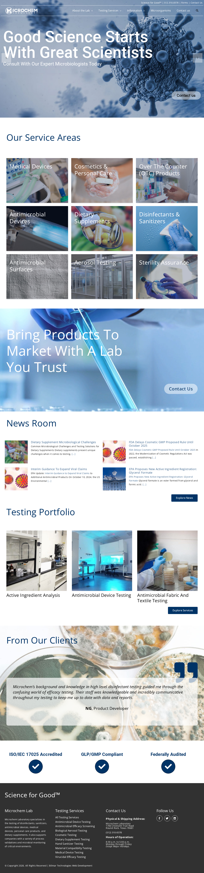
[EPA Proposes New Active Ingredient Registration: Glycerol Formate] (114, 478)
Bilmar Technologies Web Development (70, 865)
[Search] (197, 11)
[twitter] (167, 818)
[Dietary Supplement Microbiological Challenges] (16, 451)
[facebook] (160, 818)
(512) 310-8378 (114, 832)
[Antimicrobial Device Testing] (102, 532)
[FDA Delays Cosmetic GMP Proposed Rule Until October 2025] (114, 451)
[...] (73, 453)
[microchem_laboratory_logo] (21, 8)
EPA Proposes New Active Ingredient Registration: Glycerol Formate (163, 470)
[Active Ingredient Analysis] (36, 532)
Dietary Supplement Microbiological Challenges (63, 442)
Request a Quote (181, 95)
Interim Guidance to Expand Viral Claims (59, 469)
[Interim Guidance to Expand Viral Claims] (16, 478)
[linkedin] (175, 818)
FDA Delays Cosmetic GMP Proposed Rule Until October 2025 (161, 443)
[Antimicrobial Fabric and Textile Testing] (167, 532)
